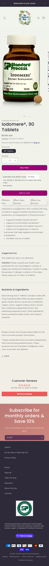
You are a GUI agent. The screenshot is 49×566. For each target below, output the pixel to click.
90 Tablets (9, 151)
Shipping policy (41, 557)
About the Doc (11, 488)
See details (7, 186)
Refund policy (14, 557)
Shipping (5, 139)
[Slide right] (29, 116)
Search (8, 447)
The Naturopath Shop (23, 554)
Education (9, 483)
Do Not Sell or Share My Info (16, 452)
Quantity (5, 156)
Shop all (8, 472)
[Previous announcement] (4, 3)
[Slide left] (19, 116)
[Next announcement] (44, 3)
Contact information (25, 560)
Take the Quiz (11, 478)
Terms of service (28, 557)
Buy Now (24, 168)
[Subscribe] (41, 437)
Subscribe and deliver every (15, 177)
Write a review (24, 394)
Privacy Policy (10, 458)
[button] (4, 18)
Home (7, 467)
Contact (8, 493)
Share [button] (6, 356)
